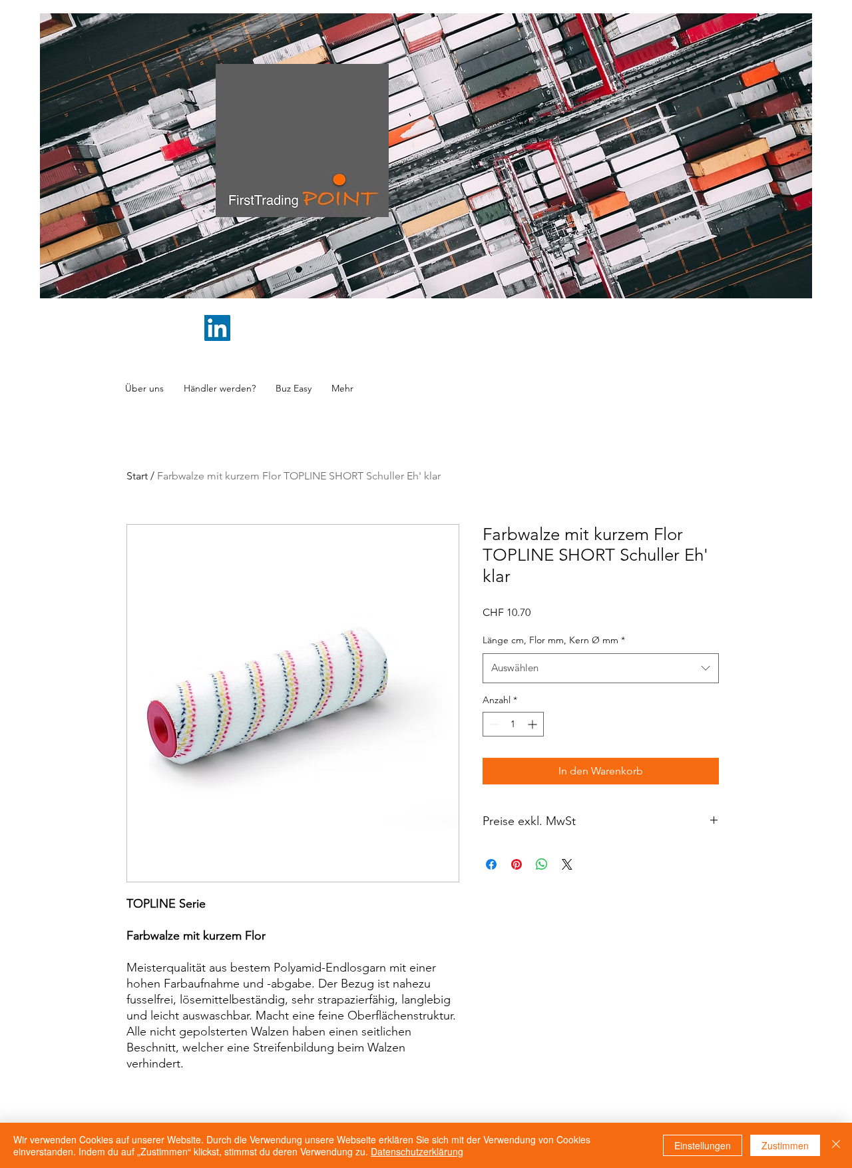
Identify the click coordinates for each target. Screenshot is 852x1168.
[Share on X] (567, 864)
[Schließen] (836, 1145)
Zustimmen (785, 1145)
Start (137, 475)
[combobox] (601, 668)
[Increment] (533, 724)
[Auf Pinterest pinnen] (517, 864)
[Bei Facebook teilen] (491, 864)
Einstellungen (702, 1145)
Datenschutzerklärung (417, 1151)
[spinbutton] (513, 724)
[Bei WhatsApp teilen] (542, 864)
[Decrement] (493, 724)
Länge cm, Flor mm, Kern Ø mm (554, 640)
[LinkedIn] (217, 328)
